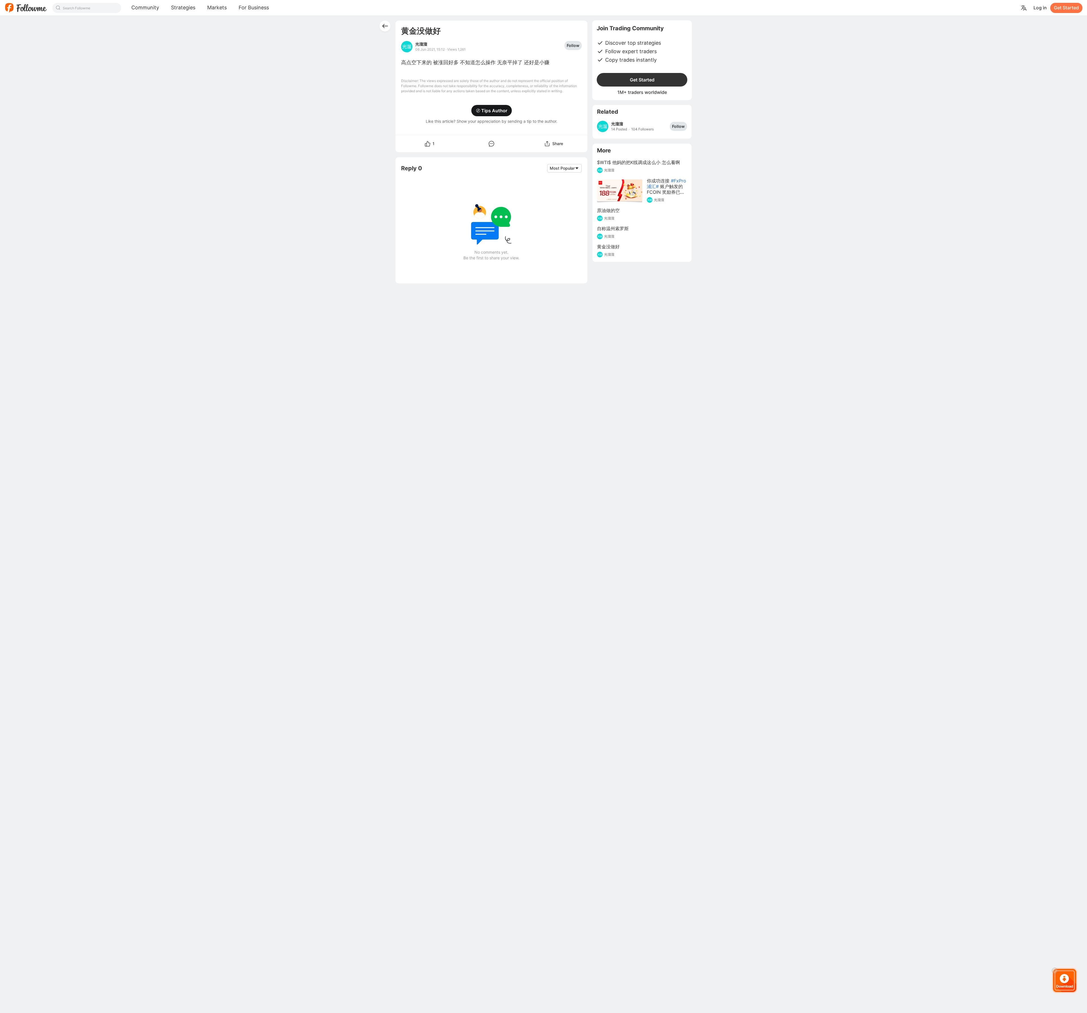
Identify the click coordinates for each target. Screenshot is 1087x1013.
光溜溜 (421, 44)
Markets (217, 7)
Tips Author (494, 110)
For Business (254, 7)
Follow (573, 45)
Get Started (1066, 7)
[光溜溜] (602, 126)
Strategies (183, 7)
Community (145, 7)
